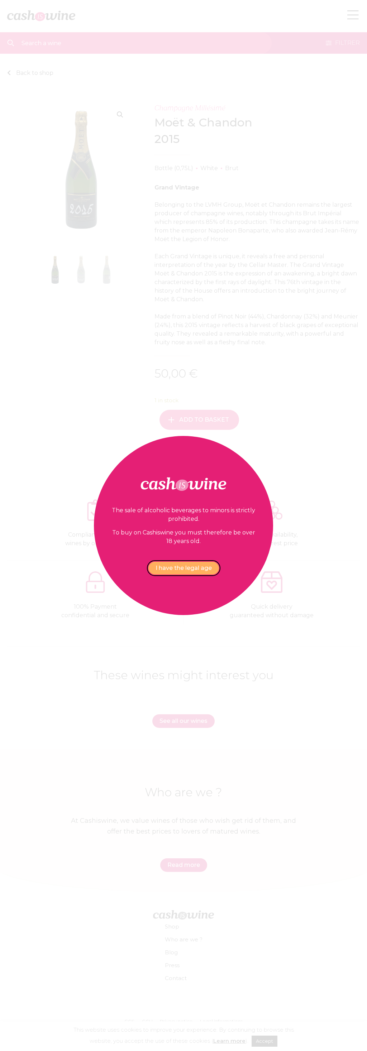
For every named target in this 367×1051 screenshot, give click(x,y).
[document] (183, 525)
